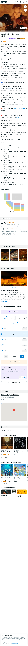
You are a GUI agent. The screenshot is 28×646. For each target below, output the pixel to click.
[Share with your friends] (25, 6)
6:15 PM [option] (14, 323)
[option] (14, 328)
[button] (14, 328)
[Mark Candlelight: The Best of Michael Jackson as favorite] (24, 438)
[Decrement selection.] (6, 356)
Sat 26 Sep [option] (18, 317)
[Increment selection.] (22, 356)
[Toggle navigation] (26, 2)
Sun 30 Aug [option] (4, 317)
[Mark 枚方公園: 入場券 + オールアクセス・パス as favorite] (24, 466)
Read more (4, 301)
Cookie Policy (15, 643)
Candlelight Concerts (19, 108)
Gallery (24, 28)
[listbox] (14, 318)
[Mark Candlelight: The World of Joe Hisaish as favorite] (11, 438)
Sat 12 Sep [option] (11, 317)
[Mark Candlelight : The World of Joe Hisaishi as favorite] (25, 10)
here (9, 88)
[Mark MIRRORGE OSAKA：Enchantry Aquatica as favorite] (11, 466)
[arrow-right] (26, 318)
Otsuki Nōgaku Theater (10, 395)
